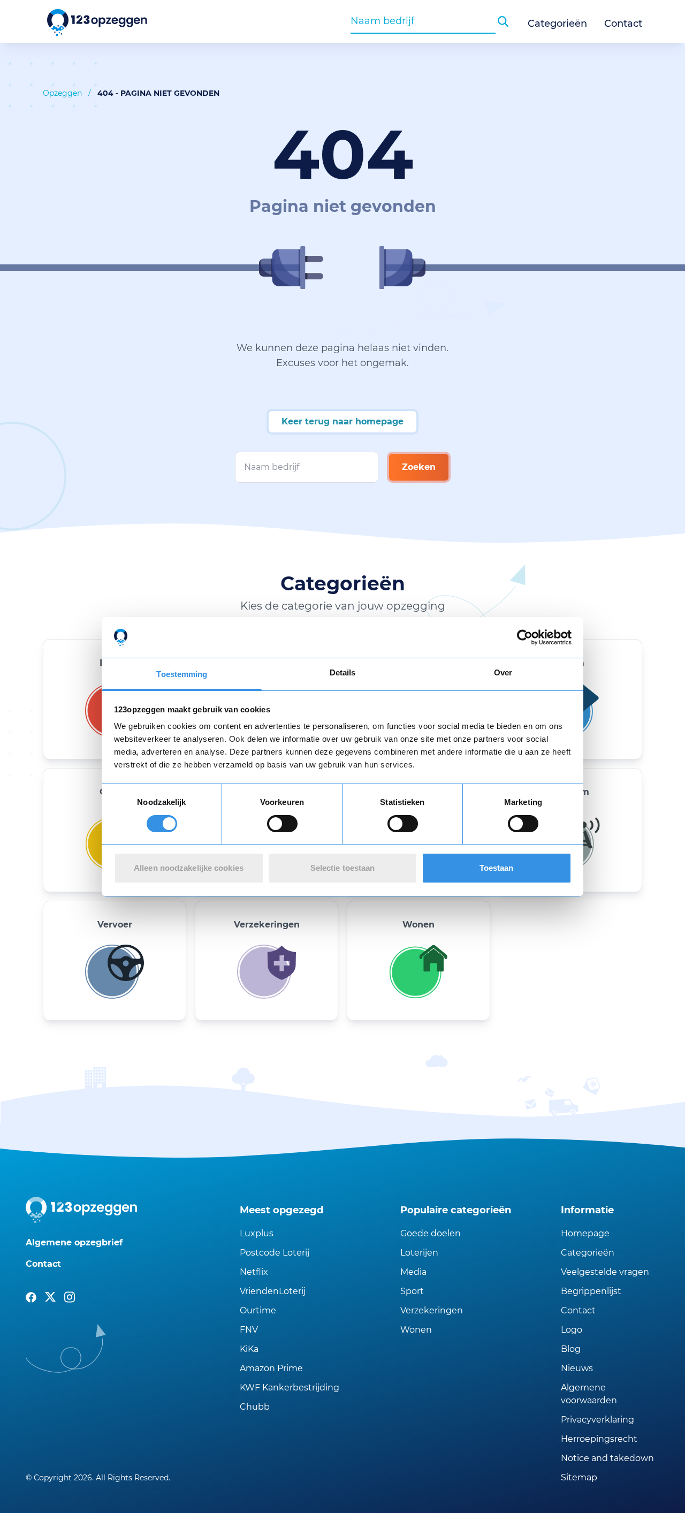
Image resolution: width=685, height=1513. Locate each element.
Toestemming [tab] (181, 674)
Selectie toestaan (342, 867)
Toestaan (497, 867)
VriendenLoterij (273, 1291)
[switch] (282, 823)
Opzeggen (62, 93)
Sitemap (579, 1477)
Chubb (255, 1407)
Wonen (416, 1330)
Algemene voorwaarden (589, 1393)
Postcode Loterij (274, 1253)
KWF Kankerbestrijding (289, 1387)
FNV (249, 1330)
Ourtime (258, 1310)
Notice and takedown (607, 1458)
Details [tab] (343, 672)
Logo (571, 1330)
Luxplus (256, 1233)
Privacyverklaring (597, 1420)
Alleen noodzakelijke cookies (188, 867)
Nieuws (577, 1368)
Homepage (585, 1233)
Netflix (254, 1272)
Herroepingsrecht (599, 1439)
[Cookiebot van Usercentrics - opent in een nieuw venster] (525, 637)
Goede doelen (430, 1233)
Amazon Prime (271, 1368)
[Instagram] (69, 1297)
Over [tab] (503, 672)
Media (413, 1272)
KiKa (249, 1349)
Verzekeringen (431, 1310)
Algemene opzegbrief (74, 1242)
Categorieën (557, 23)
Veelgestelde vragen (605, 1272)
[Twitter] (50, 1297)
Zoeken (419, 467)
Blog (571, 1349)
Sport (412, 1291)
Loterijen (419, 1253)
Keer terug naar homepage (342, 421)
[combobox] (423, 21)
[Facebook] (31, 1297)
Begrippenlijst (591, 1291)
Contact (623, 23)
